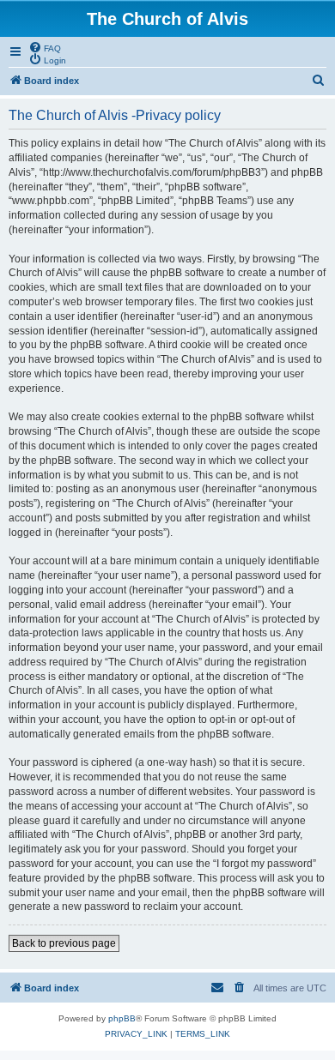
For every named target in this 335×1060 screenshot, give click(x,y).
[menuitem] (44, 47)
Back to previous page (64, 943)
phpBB (122, 1018)
